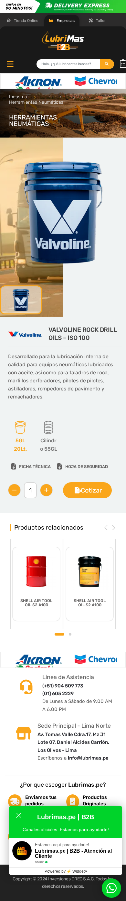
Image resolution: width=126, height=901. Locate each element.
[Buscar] (107, 64)
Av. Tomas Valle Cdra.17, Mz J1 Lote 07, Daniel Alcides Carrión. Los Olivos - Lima (73, 742)
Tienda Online (25, 20)
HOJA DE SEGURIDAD (86, 466)
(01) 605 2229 (58, 693)
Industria (18, 97)
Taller (100, 20)
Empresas (65, 20)
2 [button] (70, 634)
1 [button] (59, 634)
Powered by (66, 871)
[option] (63, 211)
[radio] (20, 437)
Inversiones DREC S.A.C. (71, 879)
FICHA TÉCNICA (35, 466)
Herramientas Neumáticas (36, 102)
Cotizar (91, 490)
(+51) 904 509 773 (62, 686)
